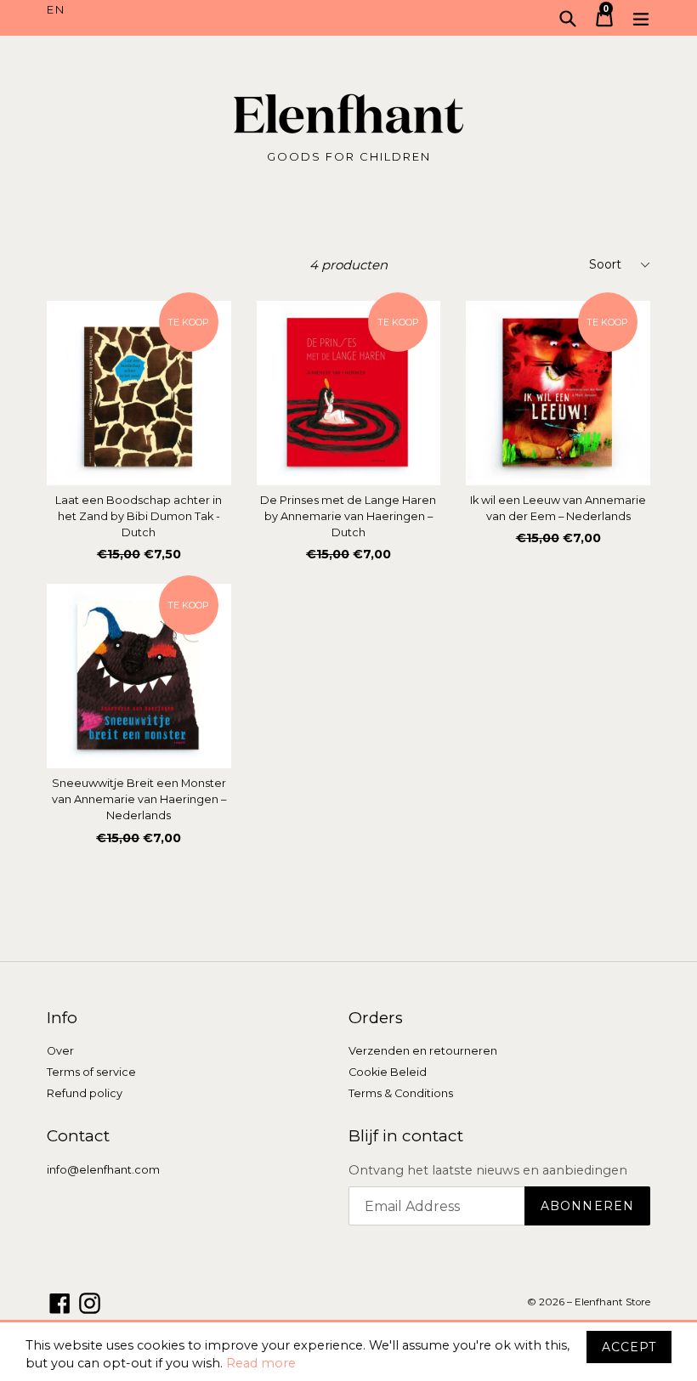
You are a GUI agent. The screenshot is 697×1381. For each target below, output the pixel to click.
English (197, 10)
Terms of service (91, 1072)
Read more (261, 1363)
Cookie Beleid (387, 1072)
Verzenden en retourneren (422, 1050)
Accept (629, 1347)
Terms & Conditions (400, 1093)
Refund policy (84, 1093)
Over (60, 1050)
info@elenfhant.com (103, 1169)
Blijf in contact (405, 1136)
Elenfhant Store (612, 1302)
